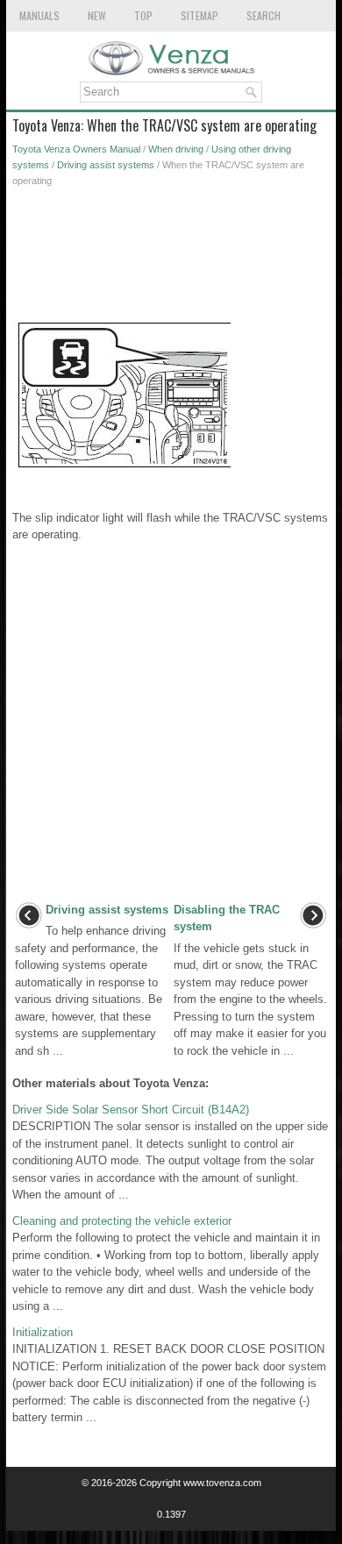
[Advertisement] (171, 258)
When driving (175, 149)
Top (143, 15)
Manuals (39, 15)
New (97, 15)
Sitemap (199, 15)
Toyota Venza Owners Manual (76, 149)
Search (263, 15)
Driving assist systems (105, 165)
